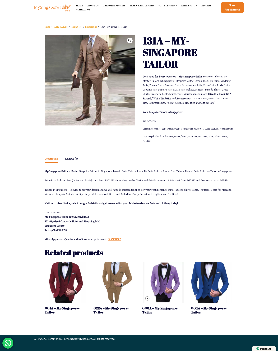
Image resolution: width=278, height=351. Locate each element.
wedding (146, 141)
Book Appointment (232, 7)
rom (195, 136)
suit (200, 136)
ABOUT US (93, 5)
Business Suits (160, 129)
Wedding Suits (226, 129)
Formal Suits (91, 27)
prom (190, 136)
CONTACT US (83, 9)
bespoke (152, 136)
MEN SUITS (76, 27)
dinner (177, 136)
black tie (160, 136)
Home (47, 27)
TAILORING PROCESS (114, 5)
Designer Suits (174, 129)
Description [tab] (51, 158)
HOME (79, 5)
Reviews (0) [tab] (71, 158)
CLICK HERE (114, 239)
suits (205, 136)
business (169, 136)
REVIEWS (206, 5)
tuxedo (224, 136)
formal (184, 136)
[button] (176, 5)
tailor (210, 136)
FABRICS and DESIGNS (142, 5)
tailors (217, 136)
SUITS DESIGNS (61, 27)
